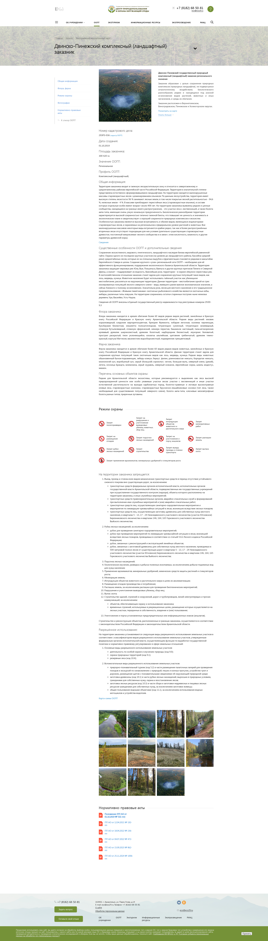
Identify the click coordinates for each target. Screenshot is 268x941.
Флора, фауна (64, 88)
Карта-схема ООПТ (108, 698)
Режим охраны (65, 95)
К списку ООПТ (68, 120)
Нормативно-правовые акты (69, 111)
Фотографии (64, 102)
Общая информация (68, 81)
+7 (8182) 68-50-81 (189, 8)
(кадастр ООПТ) (116, 135)
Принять (246, 933)
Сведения (103, 242)
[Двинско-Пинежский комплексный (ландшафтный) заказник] (125, 95)
